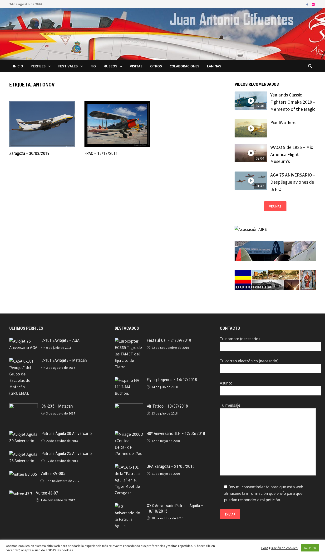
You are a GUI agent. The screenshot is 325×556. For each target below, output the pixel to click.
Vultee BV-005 (52, 473)
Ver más (275, 206)
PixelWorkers (283, 122)
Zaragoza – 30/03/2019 (29, 153)
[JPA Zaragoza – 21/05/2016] (129, 467)
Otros (156, 66)
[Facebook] (307, 4)
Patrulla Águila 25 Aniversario (66, 453)
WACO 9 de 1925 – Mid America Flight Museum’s (291, 154)
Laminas (214, 66)
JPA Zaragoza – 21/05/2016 (171, 466)
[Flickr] (313, 4)
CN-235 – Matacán (57, 406)
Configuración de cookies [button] (279, 548)
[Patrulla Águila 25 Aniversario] (23, 454)
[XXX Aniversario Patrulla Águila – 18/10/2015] (129, 506)
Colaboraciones (184, 66)
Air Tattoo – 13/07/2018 (167, 406)
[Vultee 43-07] (20, 493)
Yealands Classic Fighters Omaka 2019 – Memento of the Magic (292, 102)
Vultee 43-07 (47, 492)
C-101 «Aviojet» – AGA (60, 340)
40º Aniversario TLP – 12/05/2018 (176, 433)
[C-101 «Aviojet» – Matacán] (23, 361)
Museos (110, 66)
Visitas (136, 66)
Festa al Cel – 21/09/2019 (169, 340)
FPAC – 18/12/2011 (101, 153)
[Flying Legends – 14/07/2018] (129, 380)
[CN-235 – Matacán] (23, 406)
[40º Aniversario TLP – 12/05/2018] (129, 434)
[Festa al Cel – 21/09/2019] (129, 341)
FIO (93, 66)
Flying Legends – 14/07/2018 (172, 379)
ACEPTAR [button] (310, 548)
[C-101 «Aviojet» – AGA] (23, 341)
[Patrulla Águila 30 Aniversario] (23, 434)
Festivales (68, 66)
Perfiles (38, 66)
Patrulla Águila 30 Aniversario (66, 433)
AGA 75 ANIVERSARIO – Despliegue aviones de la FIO (292, 182)
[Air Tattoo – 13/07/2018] (129, 406)
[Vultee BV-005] (23, 474)
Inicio (18, 66)
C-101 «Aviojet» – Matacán (64, 360)
